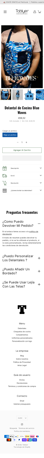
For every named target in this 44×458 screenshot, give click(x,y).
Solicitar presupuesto (22, 404)
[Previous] (2, 56)
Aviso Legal (22, 365)
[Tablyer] (22, 12)
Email (22, 401)
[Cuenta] (35, 12)
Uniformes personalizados (22, 338)
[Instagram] (22, 424)
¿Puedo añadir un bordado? (16, 271)
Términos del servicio (26, 428)
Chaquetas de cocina (22, 331)
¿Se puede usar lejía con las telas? (18, 284)
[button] (22, 158)
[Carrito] (40, 12)
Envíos (22, 380)
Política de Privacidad (22, 362)
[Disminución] (18, 142)
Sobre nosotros (22, 359)
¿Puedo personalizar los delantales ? (17, 258)
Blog (22, 356)
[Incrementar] (26, 142)
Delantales (22, 328)
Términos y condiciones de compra (22, 386)
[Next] (41, 56)
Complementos (22, 335)
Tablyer (25, 445)
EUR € (20, 418)
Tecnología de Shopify (22, 447)
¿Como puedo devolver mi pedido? (17, 223)
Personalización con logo (22, 341)
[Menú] (5, 11)
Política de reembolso (22, 431)
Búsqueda (13, 428)
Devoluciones (22, 383)
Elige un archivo (10, 135)
